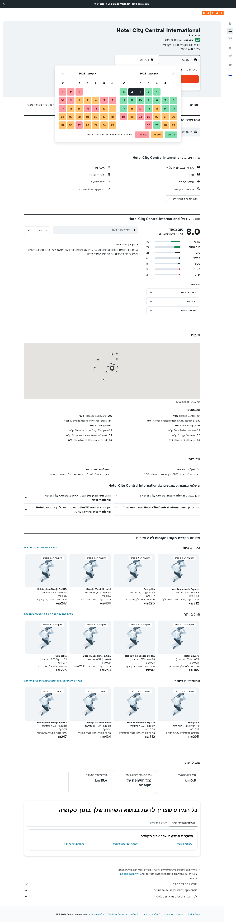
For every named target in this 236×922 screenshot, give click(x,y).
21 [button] (165, 117)
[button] (4, 4)
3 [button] (140, 92)
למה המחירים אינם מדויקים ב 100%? (175, 896)
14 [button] (165, 108)
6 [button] (173, 100)
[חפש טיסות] (230, 23)
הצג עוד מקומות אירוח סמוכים (40, 547)
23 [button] (148, 117)
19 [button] (123, 108)
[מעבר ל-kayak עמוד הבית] (213, 13)
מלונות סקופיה (97, 914)
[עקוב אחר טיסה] (230, 55)
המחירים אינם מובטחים (130, 874)
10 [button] (140, 100)
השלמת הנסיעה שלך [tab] (183, 822)
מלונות (181, 914)
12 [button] (123, 100)
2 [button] (148, 92)
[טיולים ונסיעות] (230, 65)
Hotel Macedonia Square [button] (185, 589)
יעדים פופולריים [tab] (158, 822)
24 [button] (140, 117)
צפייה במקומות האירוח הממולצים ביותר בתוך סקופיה (53, 680)
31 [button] (62, 125)
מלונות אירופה (168, 914)
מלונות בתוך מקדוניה (149, 914)
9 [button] (148, 100)
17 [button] (140, 108)
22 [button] (156, 117)
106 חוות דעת (173, 39)
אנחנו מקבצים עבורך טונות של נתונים (175, 890)
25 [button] (132, 117)
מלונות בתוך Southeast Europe (122, 914)
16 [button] (148, 108)
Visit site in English (105, 3)
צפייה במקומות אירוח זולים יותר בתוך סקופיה (48, 614)
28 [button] (165, 125)
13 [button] (173, 108)
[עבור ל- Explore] (230, 47)
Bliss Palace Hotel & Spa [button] (97, 655)
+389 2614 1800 (190, 49)
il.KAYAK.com (194, 914)
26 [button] (123, 117)
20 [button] (173, 117)
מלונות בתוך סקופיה (74, 843)
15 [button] (157, 108)
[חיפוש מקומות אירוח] (230, 30)
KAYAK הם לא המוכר (185, 884)
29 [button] (156, 125)
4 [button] (132, 92)
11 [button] (132, 100)
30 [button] (148, 125)
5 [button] (124, 92)
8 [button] (157, 100)
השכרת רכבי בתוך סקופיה (125, 843)
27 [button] (173, 125)
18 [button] (132, 108)
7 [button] (165, 100)
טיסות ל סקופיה (184, 843)
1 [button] (156, 92)
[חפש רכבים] (230, 38)
